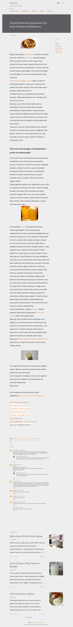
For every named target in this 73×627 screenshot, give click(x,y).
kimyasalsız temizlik (58, 49)
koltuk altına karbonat (58, 51)
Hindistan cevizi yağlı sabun (20, 415)
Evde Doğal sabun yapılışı (19, 402)
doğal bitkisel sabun (58, 45)
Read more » (42, 556)
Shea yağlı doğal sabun (18, 412)
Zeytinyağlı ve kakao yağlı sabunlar (22, 408)
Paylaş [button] (56, 39)
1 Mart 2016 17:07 (24, 472)
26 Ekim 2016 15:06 (20, 490)
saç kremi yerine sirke (58, 52)
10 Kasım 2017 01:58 (19, 507)
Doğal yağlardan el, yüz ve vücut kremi (23, 421)
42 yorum (16, 613)
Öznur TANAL (15, 450)
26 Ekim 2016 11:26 (17, 481)
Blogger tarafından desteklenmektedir (37, 622)
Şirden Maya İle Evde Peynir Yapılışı (26, 536)
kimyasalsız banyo (58, 46)
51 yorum (16, 586)
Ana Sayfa (49, 11)
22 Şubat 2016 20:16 (24, 456)
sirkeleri (24, 227)
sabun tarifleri (29, 54)
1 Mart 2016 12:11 (18, 464)
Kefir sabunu (14, 405)
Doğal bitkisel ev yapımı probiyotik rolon (33, 339)
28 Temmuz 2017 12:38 (21, 501)
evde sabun (28, 57)
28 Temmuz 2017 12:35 (21, 496)
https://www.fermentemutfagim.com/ (32, 396)
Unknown (14, 490)
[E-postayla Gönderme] (10, 442)
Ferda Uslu (14, 3)
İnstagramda (25, 11)
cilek (14, 464)
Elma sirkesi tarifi (16, 418)
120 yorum (16, 556)
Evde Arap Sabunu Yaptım (22, 593)
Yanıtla (15, 462)
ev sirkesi (34, 309)
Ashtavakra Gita (14, 11)
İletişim (42, 11)
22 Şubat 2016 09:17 (22, 450)
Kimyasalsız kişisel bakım (59, 48)
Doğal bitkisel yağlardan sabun (21, 81)
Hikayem (34, 11)
